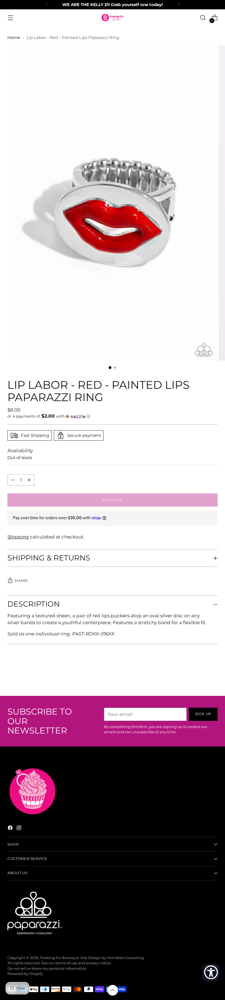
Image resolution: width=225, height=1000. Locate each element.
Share (21, 581)
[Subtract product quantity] (29, 479)
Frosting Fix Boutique (59, 958)
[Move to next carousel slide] (213, 677)
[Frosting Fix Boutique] (112, 17)
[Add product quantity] (13, 479)
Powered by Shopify (25, 974)
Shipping (18, 537)
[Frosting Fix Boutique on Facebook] (10, 828)
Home (13, 37)
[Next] (179, 4)
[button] (112, 416)
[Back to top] (112, 990)
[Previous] (47, 4)
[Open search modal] (203, 17)
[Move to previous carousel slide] (200, 677)
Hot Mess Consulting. (126, 958)
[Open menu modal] (10, 17)
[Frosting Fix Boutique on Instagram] (19, 828)
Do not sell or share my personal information (47, 968)
